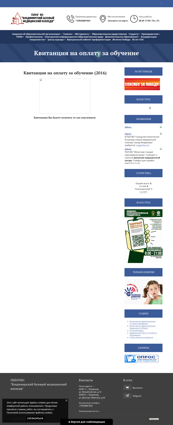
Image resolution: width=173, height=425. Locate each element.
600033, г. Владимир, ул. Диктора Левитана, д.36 (92, 396)
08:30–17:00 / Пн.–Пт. (149, 20)
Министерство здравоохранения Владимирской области (142, 327)
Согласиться (35, 418)
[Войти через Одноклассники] (154, 108)
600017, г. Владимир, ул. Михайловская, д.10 (90, 390)
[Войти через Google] (150, 108)
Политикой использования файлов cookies (29, 412)
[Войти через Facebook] (141, 108)
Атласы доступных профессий (141, 337)
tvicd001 (144, 192)
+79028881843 (86, 405)
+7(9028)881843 (82, 20)
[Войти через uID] (133, 108)
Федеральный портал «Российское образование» (143, 334)
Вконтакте (137, 387)
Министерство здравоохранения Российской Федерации (142, 322)
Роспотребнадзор (137, 330)
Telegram (137, 396)
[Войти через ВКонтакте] (137, 108)
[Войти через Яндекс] (146, 108)
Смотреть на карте (118, 20)
